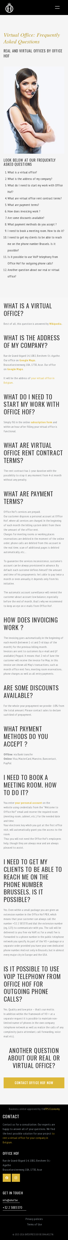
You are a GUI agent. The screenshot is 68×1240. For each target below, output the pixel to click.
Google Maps (27, 360)
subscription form (41, 422)
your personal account (28, 803)
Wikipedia (55, 323)
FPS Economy (52, 1109)
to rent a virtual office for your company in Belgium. (29, 1138)
